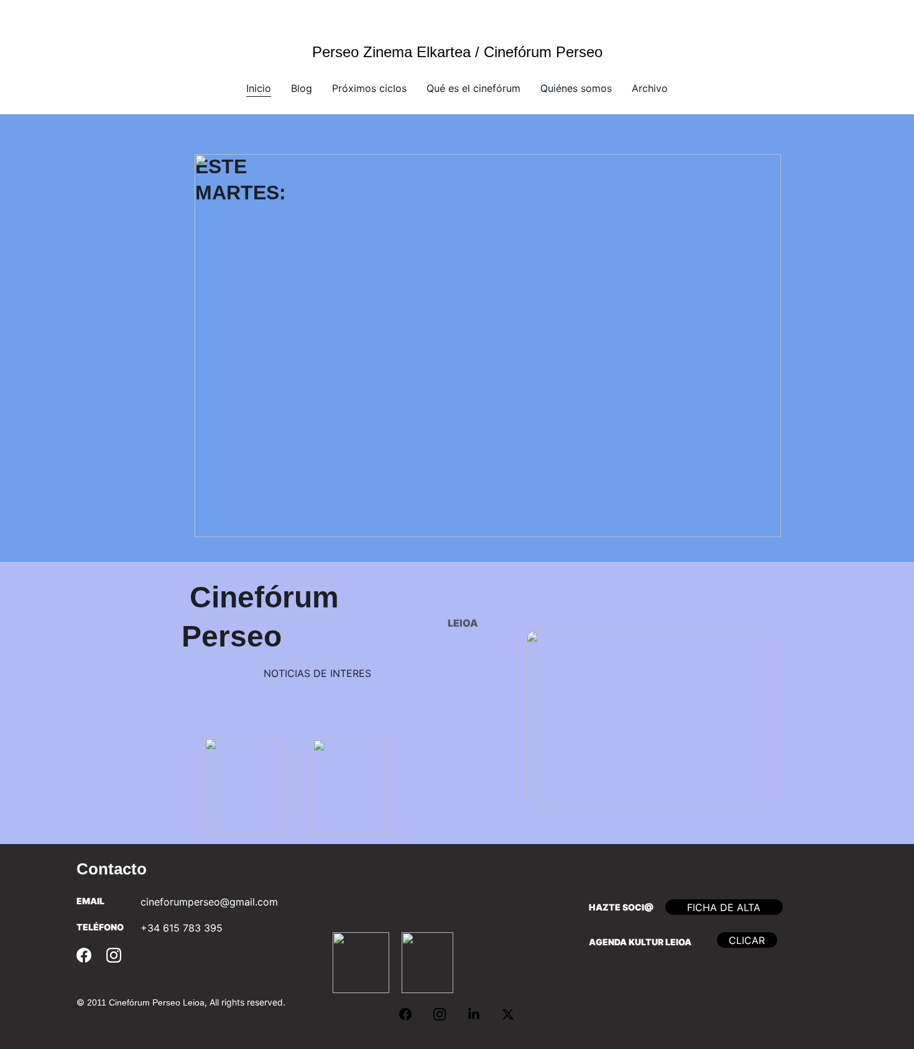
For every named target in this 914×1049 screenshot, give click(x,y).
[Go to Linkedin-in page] (480, 1014)
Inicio (258, 88)
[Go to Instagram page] (113, 955)
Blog (301, 88)
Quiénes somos (576, 88)
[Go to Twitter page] (508, 1014)
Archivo (650, 88)
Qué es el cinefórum (473, 88)
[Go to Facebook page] (83, 955)
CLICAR (747, 940)
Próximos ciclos (369, 88)
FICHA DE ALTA (723, 907)
